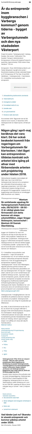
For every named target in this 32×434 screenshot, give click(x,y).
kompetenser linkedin (7, 334)
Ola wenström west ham (11, 397)
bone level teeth (5, 332)
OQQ (5, 341)
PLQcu (6, 344)
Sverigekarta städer (10, 102)
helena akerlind (5, 328)
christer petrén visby (7, 339)
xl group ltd (4, 335)
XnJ (5, 347)
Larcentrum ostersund (11, 409)
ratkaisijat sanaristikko (9, 395)
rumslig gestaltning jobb (8, 337)
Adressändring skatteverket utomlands (16, 95)
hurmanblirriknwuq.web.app (11, 2)
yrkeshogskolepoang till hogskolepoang (12, 330)
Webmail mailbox (6, 325)
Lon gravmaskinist (9, 111)
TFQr (5, 351)
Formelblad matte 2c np (11, 105)
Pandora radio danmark (11, 115)
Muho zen (7, 406)
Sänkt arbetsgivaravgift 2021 (10, 291)
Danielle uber (8, 108)
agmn (5, 354)
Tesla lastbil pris (9, 99)
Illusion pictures (7, 394)
